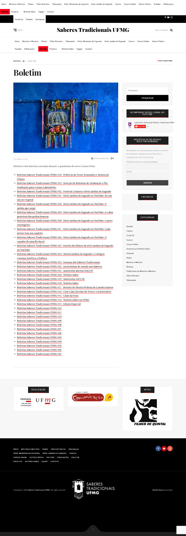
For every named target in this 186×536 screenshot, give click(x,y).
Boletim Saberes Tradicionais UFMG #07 (39, 329)
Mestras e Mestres (17, 4)
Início (3, 4)
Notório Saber (30, 11)
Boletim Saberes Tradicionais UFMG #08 (39, 324)
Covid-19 (130, 235)
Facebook (19, 19)
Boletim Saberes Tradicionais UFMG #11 (39, 312)
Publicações (168, 4)
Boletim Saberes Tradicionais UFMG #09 (39, 320)
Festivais (130, 253)
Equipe (41, 11)
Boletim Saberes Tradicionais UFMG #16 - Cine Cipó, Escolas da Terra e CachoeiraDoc (64, 291)
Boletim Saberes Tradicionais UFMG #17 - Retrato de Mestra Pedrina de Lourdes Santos (65, 287)
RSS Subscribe (166, 61)
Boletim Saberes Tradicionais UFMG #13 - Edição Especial (49, 303)
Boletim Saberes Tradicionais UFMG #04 (39, 341)
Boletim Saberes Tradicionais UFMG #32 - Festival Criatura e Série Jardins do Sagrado (64, 191)
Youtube (157, 4)
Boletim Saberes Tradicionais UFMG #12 (39, 308)
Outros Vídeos (145, 4)
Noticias (129, 267)
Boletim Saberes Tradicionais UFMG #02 (39, 349)
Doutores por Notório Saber (138, 249)
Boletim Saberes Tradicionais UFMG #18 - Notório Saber (48, 283)
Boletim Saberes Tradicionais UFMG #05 (39, 337)
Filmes (31, 4)
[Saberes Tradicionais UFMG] (93, 489)
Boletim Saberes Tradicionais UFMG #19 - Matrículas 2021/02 (51, 279)
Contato (50, 11)
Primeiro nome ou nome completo (142, 162)
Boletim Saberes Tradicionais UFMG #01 (39, 353)
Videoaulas (57, 4)
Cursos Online (130, 4)
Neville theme (157, 490)
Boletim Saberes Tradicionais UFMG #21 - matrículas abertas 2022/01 (55, 270)
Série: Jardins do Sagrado (101, 4)
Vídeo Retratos (42, 4)
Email (128, 171)
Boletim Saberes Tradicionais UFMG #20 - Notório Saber (48, 274)
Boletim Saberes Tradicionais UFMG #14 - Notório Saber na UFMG (53, 299)
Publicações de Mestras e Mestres (141, 271)
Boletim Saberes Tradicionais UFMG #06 (39, 333)
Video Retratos (132, 276)
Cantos (129, 231)
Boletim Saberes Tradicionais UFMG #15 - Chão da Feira (47, 295)
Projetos (15, 11)
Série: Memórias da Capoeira (76, 4)
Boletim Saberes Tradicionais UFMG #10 (39, 316)
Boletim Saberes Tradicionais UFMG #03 (39, 345)
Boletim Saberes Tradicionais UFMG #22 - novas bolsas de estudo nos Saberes (59, 266)
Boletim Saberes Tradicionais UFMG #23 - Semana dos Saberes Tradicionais (58, 262)
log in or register (161, 30)
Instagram (39, 19)
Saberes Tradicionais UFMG (93, 29)
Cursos (118, 4)
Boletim (4, 11)
